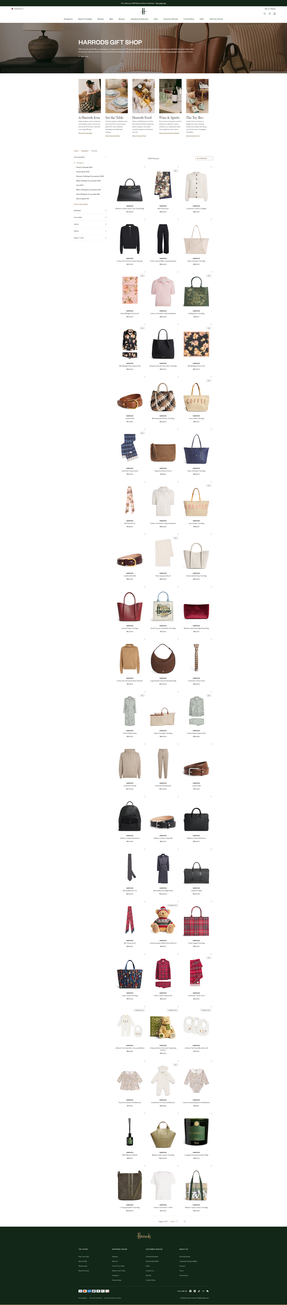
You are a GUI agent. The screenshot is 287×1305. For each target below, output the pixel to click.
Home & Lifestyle (170, 19)
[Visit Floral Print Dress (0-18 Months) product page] (130, 1061)
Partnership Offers (152, 1261)
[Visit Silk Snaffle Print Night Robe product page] (163, 849)
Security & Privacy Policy (113, 1298)
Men (111, 19)
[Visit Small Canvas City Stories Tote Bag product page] (163, 586)
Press (181, 1270)
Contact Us (150, 1270)
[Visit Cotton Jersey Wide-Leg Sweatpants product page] (163, 219)
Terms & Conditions (95, 1298)
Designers (68, 19)
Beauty (122, 19)
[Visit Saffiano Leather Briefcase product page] (196, 796)
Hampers (115, 1275)
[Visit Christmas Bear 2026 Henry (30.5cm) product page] (163, 901)
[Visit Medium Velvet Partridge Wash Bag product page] (196, 586)
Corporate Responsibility (188, 1261)
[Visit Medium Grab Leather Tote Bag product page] (163, 1113)
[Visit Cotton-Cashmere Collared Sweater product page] (163, 272)
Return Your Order (118, 1270)
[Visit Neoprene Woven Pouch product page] (163, 429)
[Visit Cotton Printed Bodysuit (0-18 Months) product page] (196, 1061)
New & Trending (85, 19)
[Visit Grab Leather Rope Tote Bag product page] (196, 534)
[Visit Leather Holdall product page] (196, 849)
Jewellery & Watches (139, 19)
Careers (182, 1266)
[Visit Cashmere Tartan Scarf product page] (130, 429)
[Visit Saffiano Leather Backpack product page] (130, 796)
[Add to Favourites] (144, 167)
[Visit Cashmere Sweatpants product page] (163, 744)
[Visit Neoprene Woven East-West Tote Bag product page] (163, 324)
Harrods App (116, 1280)
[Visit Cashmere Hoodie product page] (130, 744)
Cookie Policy (150, 1280)
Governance (183, 1275)
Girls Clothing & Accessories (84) (88, 194)
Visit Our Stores (216, 19)
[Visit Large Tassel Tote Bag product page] (130, 954)
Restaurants (82, 1266)
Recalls (148, 1275)
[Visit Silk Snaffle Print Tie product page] (130, 849)
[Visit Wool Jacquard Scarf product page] (163, 534)
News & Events (83, 1270)
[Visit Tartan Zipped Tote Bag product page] (196, 901)
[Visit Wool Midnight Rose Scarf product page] (130, 272)
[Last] (185, 1221)
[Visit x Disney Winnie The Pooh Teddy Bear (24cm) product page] (163, 1006)
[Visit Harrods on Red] (203, 1291)
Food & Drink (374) (82, 171)
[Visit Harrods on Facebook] (190, 1291)
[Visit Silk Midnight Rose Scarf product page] (196, 324)
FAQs (148, 1266)
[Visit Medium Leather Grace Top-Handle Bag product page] (130, 167)
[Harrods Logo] (143, 1235)
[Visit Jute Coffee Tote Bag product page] (196, 376)
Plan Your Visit (83, 1256)
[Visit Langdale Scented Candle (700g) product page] (196, 1113)
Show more (84, 56)
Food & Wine (189, 19)
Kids (156, 19)
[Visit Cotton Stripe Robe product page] (130, 691)
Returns (115, 1261)
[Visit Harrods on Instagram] (195, 1291)
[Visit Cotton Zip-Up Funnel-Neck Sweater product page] (130, 219)
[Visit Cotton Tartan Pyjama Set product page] (163, 954)
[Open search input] (264, 13)
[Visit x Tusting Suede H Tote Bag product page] (130, 1166)
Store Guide (82, 1261)
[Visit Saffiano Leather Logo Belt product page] (163, 796)
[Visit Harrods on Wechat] (208, 1291)
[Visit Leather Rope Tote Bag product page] (130, 586)
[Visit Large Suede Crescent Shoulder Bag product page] (163, 639)
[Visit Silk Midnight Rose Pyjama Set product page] (130, 324)
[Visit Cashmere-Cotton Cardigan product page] (196, 167)
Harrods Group (184, 1256)
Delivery (115, 1256)
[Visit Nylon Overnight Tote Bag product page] (163, 691)
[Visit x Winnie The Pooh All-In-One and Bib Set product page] (130, 1006)
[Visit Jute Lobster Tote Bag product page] (196, 481)
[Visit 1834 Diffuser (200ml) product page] (130, 1113)
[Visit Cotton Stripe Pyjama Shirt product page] (196, 691)
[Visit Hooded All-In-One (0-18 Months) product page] (163, 1061)
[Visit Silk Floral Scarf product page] (163, 167)
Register (273, 9)
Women (100, 19)
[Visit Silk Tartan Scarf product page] (130, 901)
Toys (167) (80, 185)
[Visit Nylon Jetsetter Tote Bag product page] (196, 219)
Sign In (267, 9)
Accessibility (82, 1298)
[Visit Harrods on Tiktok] (199, 1291)
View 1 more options (81, 204)
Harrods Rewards (152, 1256)
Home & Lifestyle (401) (84, 167)
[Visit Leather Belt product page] (130, 376)
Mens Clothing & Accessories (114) (88, 189)
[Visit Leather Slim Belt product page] (130, 534)
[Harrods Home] (143, 11)
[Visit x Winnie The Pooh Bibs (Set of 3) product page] (196, 1006)
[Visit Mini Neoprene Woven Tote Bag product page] (163, 376)
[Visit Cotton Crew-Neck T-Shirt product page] (163, 1166)
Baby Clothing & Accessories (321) (88, 180)
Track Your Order (118, 1266)
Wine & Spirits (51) (82, 198)
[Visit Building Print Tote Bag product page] (196, 272)
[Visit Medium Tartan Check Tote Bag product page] (196, 1166)
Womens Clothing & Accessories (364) (90, 176)
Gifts (202, 19)
